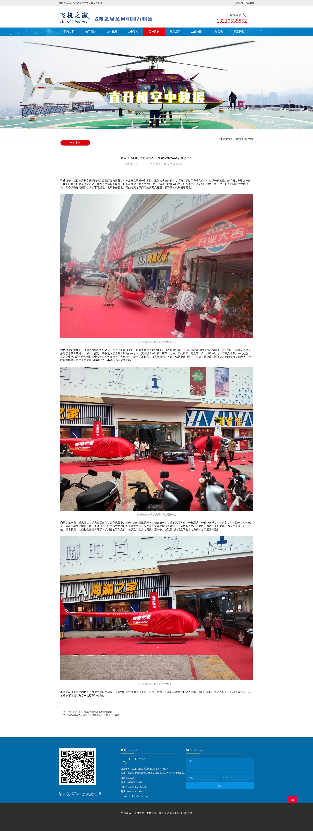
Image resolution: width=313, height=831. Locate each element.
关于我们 (90, 31)
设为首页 (239, 3)
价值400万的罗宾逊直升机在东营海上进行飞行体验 (93, 715)
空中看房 (111, 31)
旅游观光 (217, 31)
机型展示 (175, 31)
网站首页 (69, 31)
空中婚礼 (133, 31)
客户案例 (154, 31)
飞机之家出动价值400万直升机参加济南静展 (90, 712)
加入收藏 (250, 3)
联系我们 (239, 31)
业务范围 (196, 31)
